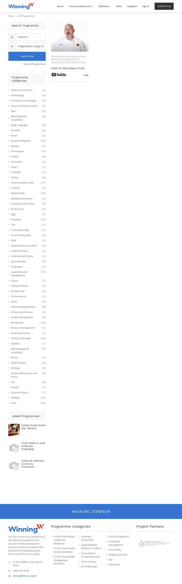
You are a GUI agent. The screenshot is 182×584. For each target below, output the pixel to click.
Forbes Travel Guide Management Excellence (64, 560)
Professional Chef (118, 554)
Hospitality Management (116, 543)
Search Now (27, 56)
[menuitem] (60, 6)
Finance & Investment (87, 538)
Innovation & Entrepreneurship (90, 555)
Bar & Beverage (89, 566)
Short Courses (88, 561)
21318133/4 (101, 511)
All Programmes (27, 15)
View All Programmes (34, 64)
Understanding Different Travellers (91, 546)
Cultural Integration (119, 536)
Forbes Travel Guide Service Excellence (64, 550)
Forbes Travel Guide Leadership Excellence (64, 540)
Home (11, 15)
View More (114, 564)
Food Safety (115, 549)
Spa (111, 559)
